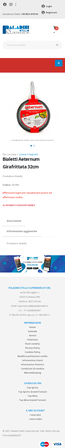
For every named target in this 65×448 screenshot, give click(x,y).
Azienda (32, 331)
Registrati (51, 12)
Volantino (32, 339)
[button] (31, 145)
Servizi (32, 335)
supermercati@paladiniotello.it (33, 305)
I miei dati (35, 414)
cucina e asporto (28, 154)
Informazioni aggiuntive (22, 231)
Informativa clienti (32, 360)
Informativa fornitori (32, 364)
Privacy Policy (32, 347)
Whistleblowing (32, 372)
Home (32, 327)
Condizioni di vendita (32, 368)
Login (48, 6)
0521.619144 (34, 301)
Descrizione (14, 220)
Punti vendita (32, 343)
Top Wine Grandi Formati (32, 400)
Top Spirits (32, 387)
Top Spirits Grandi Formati (32, 391)
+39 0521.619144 (29, 14)
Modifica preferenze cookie (32, 356)
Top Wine (33, 395)
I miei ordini (35, 419)
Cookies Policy (32, 352)
